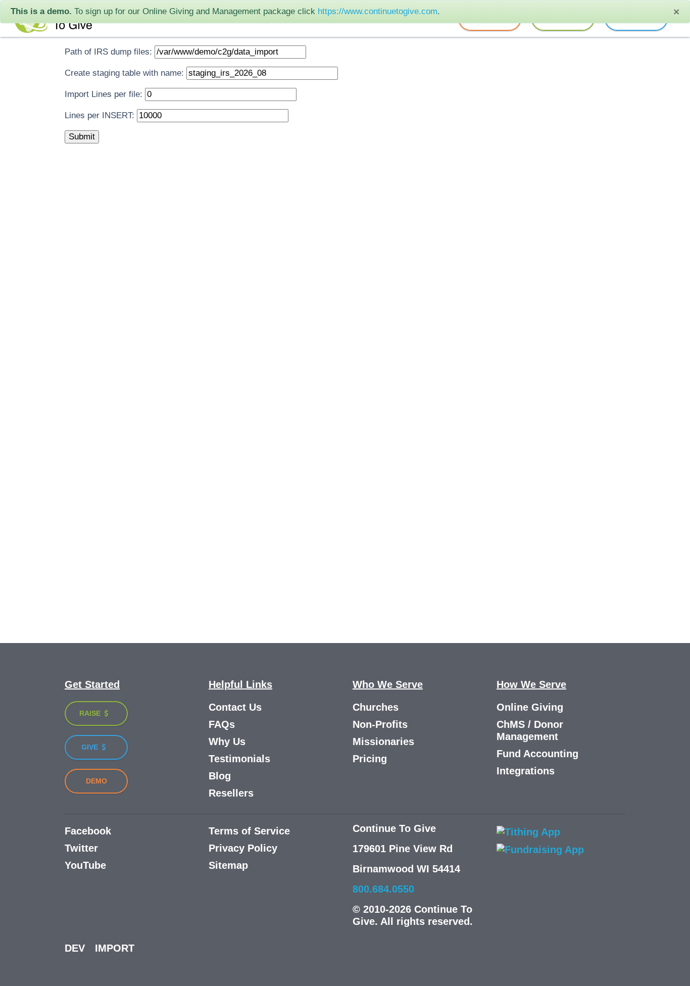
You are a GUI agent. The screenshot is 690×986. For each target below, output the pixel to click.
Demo (96, 781)
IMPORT (114, 948)
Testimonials (239, 758)
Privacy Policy (243, 848)
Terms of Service (249, 830)
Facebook (88, 830)
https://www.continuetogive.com (377, 11)
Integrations (526, 770)
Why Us (227, 741)
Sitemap (228, 865)
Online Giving (530, 707)
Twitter (81, 848)
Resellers (231, 793)
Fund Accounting (537, 753)
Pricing (370, 758)
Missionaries (383, 741)
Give (90, 747)
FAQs (222, 724)
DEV (75, 948)
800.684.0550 (383, 889)
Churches (376, 707)
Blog (220, 775)
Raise (91, 713)
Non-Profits (380, 724)
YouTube (85, 865)
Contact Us (235, 707)
